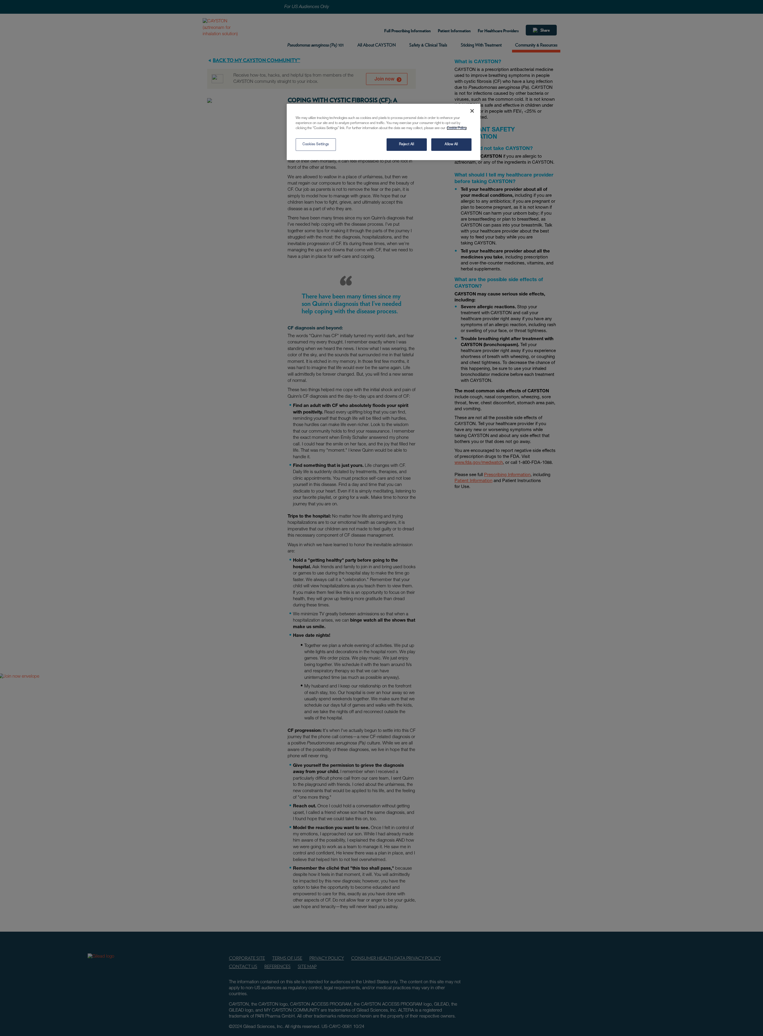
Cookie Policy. (457, 128)
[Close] (472, 110)
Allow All (451, 144)
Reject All (406, 144)
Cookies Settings (316, 144)
